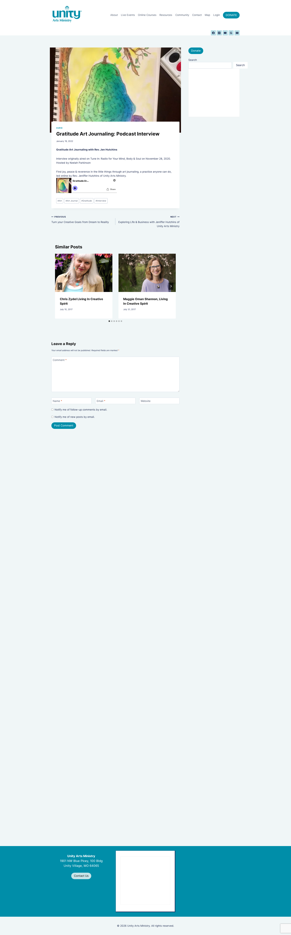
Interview (101, 201)
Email (101, 401)
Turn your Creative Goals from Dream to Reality (80, 220)
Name (57, 401)
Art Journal (72, 201)
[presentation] (83, 273)
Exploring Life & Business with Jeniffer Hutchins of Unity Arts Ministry (148, 222)
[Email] (237, 32)
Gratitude (86, 201)
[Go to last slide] (59, 286)
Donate (196, 50)
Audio (59, 128)
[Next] (171, 286)
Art (60, 201)
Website (146, 401)
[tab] (109, 321)
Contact (197, 14)
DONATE (231, 15)
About (114, 14)
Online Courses (147, 14)
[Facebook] (213, 32)
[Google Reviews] (231, 32)
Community (182, 14)
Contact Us (81, 875)
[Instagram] (219, 32)
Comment (60, 360)
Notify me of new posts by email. (75, 416)
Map (207, 14)
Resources (165, 14)
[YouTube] (225, 32)
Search (192, 59)
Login (216, 14)
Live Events (128, 14)
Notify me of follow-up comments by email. (81, 409)
